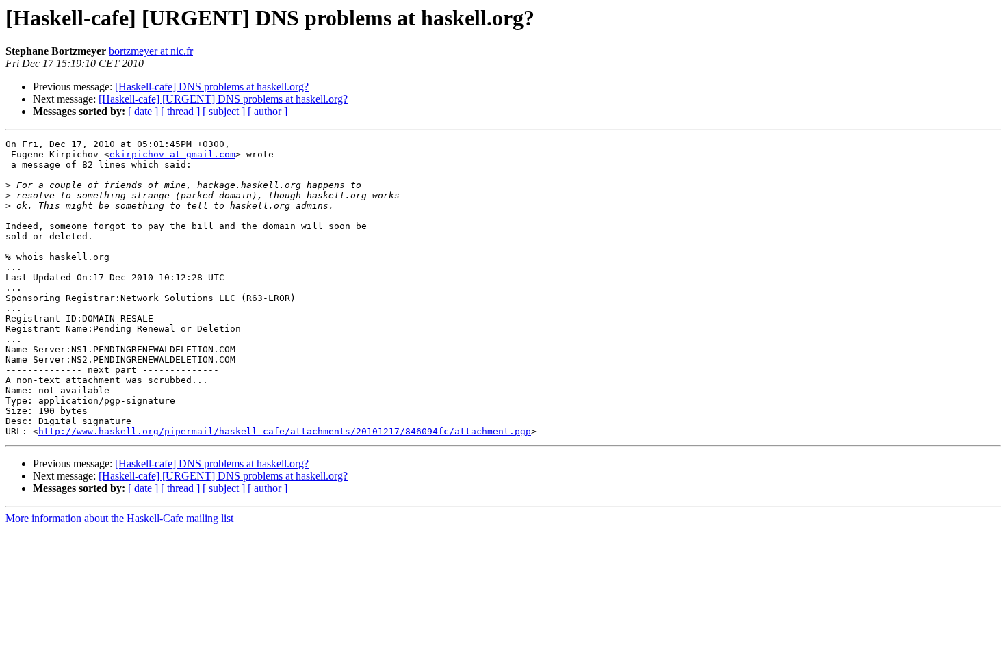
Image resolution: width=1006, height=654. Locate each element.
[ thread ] (180, 111)
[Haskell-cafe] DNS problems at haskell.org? (212, 86)
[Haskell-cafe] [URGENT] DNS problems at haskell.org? (223, 99)
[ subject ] (224, 111)
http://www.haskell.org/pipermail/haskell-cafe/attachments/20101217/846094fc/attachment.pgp (284, 431)
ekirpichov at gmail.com (172, 154)
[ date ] (143, 111)
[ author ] (267, 111)
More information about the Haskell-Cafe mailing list (119, 518)
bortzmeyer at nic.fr (151, 51)
